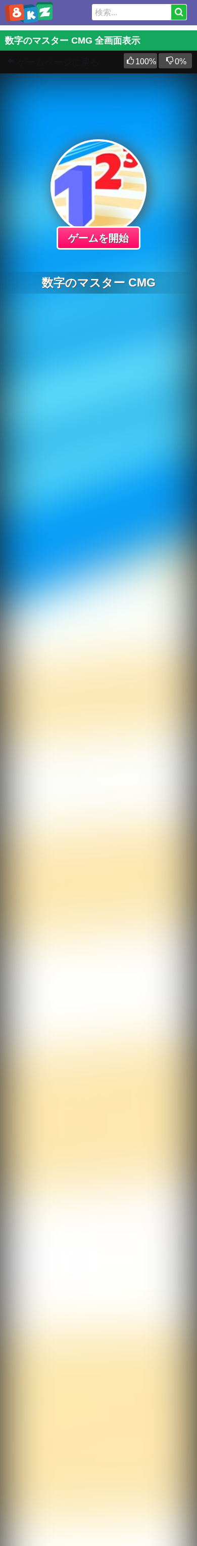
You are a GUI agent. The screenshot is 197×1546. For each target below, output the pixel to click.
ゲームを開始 (98, 237)
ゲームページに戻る (58, 62)
